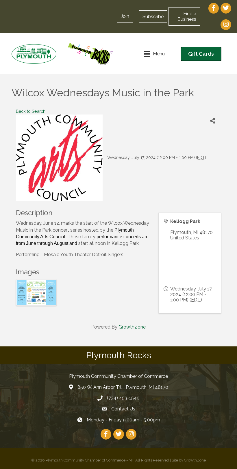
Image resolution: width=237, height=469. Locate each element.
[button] (153, 16)
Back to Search (30, 111)
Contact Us (123, 409)
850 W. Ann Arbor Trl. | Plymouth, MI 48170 (122, 387)
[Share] (212, 121)
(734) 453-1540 (123, 398)
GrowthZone (132, 327)
